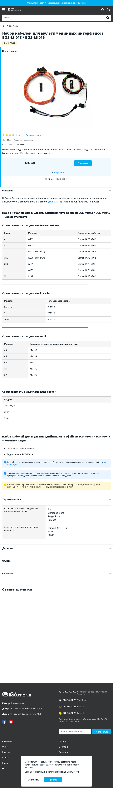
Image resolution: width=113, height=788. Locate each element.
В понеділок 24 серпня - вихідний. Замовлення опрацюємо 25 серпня (57, 3)
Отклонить (33, 780)
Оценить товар (33, 135)
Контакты (7, 741)
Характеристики (11, 499)
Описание (7, 190)
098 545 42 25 (69, 707)
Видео (5, 763)
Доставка (8, 548)
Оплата (6, 560)
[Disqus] (56, 631)
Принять (53, 780)
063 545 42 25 (69, 713)
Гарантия (7, 573)
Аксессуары (12, 26)
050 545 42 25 (69, 700)
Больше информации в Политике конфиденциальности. (52, 772)
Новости (6, 752)
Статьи (5, 758)
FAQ (4, 768)
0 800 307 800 (69, 692)
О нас (5, 747)
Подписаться (101, 732)
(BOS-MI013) (55, 201)
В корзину (83, 163)
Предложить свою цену (58, 179)
